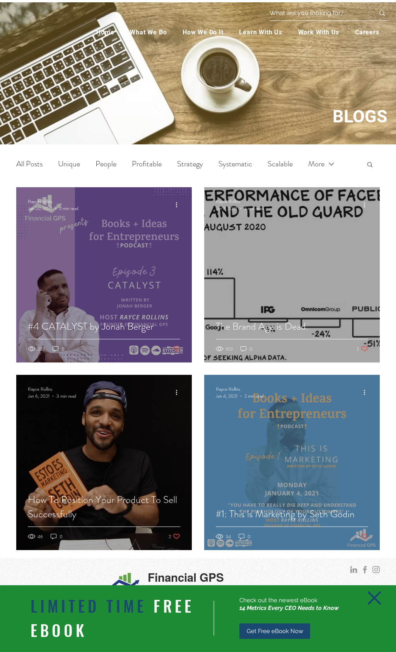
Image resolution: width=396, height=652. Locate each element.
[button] (374, 598)
